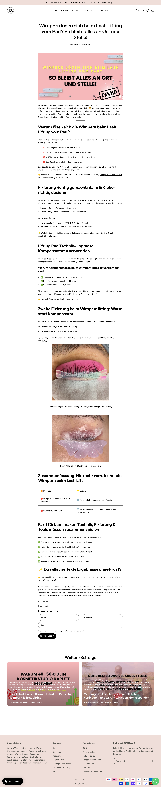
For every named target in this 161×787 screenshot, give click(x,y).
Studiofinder (58, 760)
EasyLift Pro (83, 784)
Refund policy (89, 756)
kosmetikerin (88, 587)
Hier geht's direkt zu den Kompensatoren (59, 299)
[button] (64, 10)
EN (84, 780)
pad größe (93, 592)
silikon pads (42, 595)
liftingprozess (81, 592)
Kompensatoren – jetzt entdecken (81, 577)
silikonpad (50, 595)
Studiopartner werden (63, 764)
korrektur (80, 587)
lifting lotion (62, 592)
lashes (109, 590)
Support (57, 743)
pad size (100, 592)
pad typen (107, 592)
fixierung (53, 587)
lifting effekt (42, 592)
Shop (55, 748)
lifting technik (71, 592)
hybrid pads (72, 587)
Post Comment (47, 636)
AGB (85, 748)
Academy (84, 561)
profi (116, 592)
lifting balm (116, 590)
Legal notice (88, 764)
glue (66, 587)
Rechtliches (89, 743)
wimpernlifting (89, 595)
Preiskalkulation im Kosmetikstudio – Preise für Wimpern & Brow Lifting (40, 695)
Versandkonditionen (92, 760)
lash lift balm (46, 590)
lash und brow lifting (100, 590)
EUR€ (76, 780)
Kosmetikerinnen (99, 587)
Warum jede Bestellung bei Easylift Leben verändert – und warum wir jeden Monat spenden (116, 695)
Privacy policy (89, 752)
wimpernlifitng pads (77, 595)
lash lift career (55, 590)
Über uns (57, 752)
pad (88, 592)
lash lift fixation (66, 590)
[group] (80, 2)
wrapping (98, 595)
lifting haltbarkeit (52, 592)
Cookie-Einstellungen (92, 771)
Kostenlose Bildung (61, 767)
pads (112, 592)
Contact (86, 767)
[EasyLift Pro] (10, 10)
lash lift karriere (77, 590)
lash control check (112, 587)
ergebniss (45, 587)
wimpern (67, 595)
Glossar (56, 771)
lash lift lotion (88, 590)
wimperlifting (58, 595)
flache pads (60, 587)
